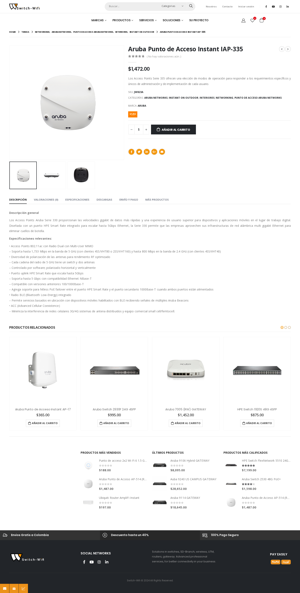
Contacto (227, 6)
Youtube (92, 562)
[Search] (191, 5)
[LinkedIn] (287, 6)
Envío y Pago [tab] (128, 199)
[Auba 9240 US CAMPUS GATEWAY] (159, 483)
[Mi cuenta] (243, 20)
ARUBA (142, 105)
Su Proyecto (199, 20)
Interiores (207, 97)
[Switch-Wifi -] (24, 6)
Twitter (139, 152)
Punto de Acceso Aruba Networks (258, 97)
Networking (224, 97)
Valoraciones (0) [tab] (46, 199)
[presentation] (10, 103)
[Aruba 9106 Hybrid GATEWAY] (159, 465)
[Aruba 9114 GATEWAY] (159, 502)
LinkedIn (146, 152)
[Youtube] (273, 6)
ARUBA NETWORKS (156, 97)
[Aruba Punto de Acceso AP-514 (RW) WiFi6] (88, 483)
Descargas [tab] (104, 199)
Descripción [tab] (18, 199)
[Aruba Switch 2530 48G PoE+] (231, 483)
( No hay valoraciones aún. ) (164, 56)
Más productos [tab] (157, 199)
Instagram (99, 562)
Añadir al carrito (176, 130)
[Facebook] (266, 6)
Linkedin (107, 562)
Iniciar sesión (246, 6)
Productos (121, 20)
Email (162, 152)
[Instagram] (280, 6)
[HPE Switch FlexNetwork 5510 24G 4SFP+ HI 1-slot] (231, 465)
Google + (154, 152)
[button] (282, 327)
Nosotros (211, 6)
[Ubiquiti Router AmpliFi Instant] (88, 502)
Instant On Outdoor (183, 97)
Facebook (131, 152)
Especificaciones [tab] (77, 199)
